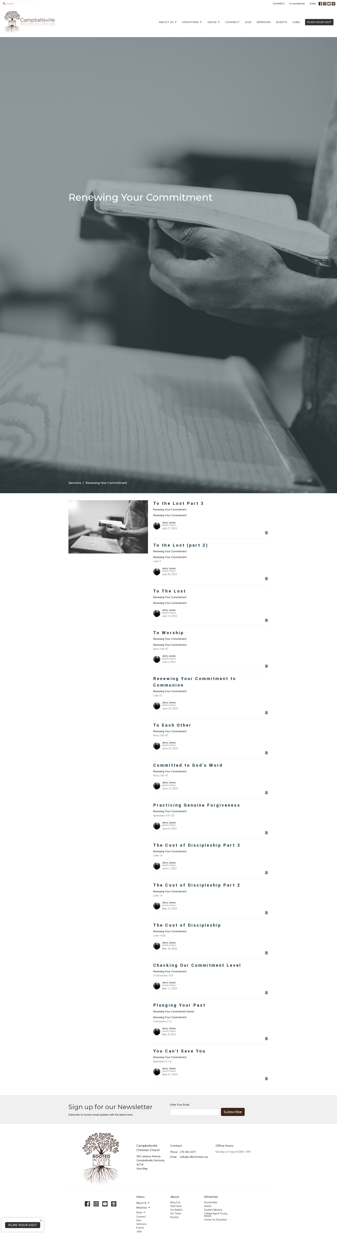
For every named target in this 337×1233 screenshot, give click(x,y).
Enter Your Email (179, 1104)
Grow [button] (139, 1212)
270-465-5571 (188, 1152)
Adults (207, 1206)
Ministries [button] (141, 1207)
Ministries (190, 22)
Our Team (175, 1213)
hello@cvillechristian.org (194, 1156)
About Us (166, 22)
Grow (212, 22)
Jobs (296, 22)
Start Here (176, 1206)
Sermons (264, 22)
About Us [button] (141, 1203)
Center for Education (215, 1219)
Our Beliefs (176, 1209)
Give (248, 22)
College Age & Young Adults (215, 1214)
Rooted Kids (210, 1202)
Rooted (174, 1217)
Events (281, 22)
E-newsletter (297, 3)
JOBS (312, 3)
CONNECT (279, 3)
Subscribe (233, 1112)
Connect (232, 22)
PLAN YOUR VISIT (319, 22)
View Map (142, 1168)
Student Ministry (213, 1209)
